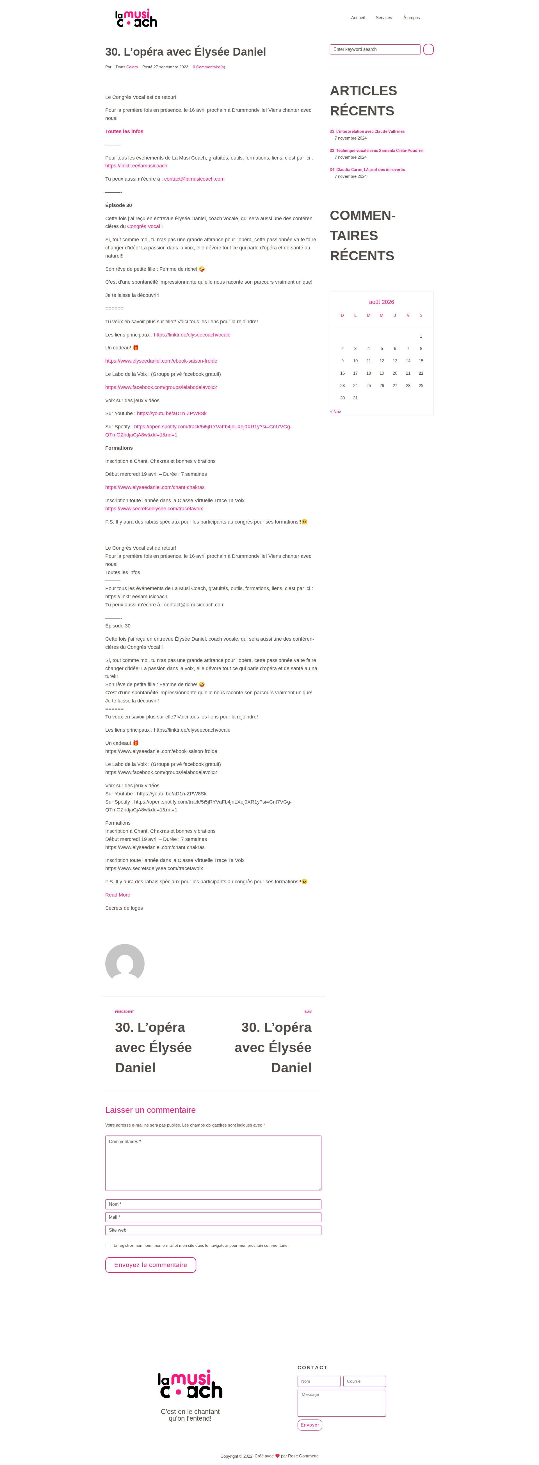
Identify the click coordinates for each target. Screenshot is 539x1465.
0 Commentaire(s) (209, 67)
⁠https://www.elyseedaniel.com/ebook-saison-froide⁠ (161, 361)
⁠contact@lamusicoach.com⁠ (194, 179)
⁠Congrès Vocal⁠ (143, 226)
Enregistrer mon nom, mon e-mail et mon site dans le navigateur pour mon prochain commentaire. (201, 1245)
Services (384, 17)
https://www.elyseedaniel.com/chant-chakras (155, 487)
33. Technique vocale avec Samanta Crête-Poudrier (377, 150)
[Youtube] (190, 1433)
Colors (132, 67)
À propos (411, 17)
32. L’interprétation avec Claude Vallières (367, 131)
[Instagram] (203, 1433)
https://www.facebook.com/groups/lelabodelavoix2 (161, 387)
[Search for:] (375, 49)
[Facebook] (177, 1433)
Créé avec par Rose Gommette (286, 1455)
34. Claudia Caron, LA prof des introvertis (367, 169)
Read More (117, 895)
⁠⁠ (124, 131)
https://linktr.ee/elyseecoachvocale (192, 335)
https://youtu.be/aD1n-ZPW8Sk (172, 413)
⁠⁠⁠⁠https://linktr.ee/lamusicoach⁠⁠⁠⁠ (136, 166)
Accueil (358, 17)
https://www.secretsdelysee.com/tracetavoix (154, 508)
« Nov (335, 411)
